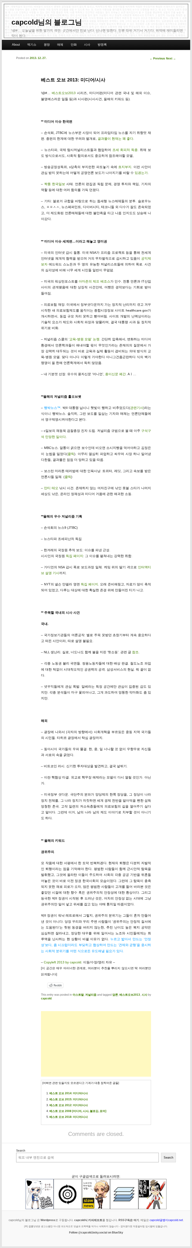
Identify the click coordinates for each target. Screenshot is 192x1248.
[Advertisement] (96, 1044)
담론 (115, 994)
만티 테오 (51, 488)
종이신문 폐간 (115, 374)
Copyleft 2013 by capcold (62, 962)
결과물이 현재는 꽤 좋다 (115, 138)
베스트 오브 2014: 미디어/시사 (68, 1093)
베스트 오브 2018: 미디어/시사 (68, 1117)
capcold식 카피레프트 (88, 1220)
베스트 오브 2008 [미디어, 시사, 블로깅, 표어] (77, 1111)
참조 (135, 652)
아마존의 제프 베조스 (94, 281)
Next (171, 58)
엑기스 (31, 44)
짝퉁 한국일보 (54, 184)
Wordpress (48, 1220)
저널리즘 (90, 994)
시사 (87, 44)
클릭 (71, 454)
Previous (157, 58)
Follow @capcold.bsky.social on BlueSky (96, 1232)
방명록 (102, 44)
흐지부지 (124, 167)
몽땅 (47, 44)
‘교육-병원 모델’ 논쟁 (84, 339)
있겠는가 (141, 173)
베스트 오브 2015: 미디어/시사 (68, 1099)
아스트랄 (78, 994)
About (16, 44)
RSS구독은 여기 (128, 1220)
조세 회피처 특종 (125, 150)
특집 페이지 (74, 556)
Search (20, 1150)
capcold (46, 998)
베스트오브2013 (64, 93)
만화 (74, 44)
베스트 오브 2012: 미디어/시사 (68, 1105)
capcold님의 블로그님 (46, 22)
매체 (60, 44)
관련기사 (136, 408)
